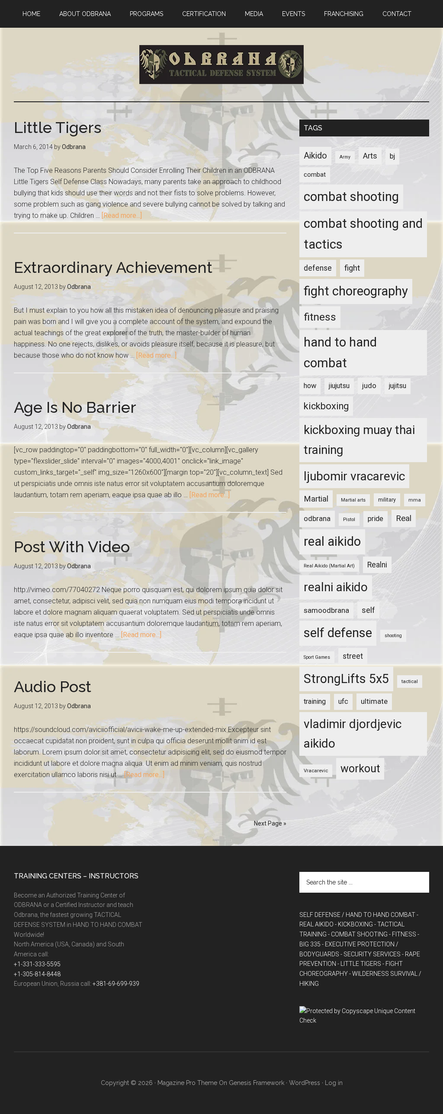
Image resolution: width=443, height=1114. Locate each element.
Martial (316, 498)
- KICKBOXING (354, 924)
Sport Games (317, 657)
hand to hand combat (340, 352)
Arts (370, 155)
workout (360, 768)
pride (375, 519)
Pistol (349, 519)
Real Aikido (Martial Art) (329, 566)
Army (345, 157)
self (368, 610)
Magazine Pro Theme (187, 1082)
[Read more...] (122, 215)
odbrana (317, 518)
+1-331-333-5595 (37, 964)
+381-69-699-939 (116, 983)
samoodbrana (326, 610)
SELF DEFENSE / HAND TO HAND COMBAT (357, 914)
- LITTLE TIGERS (359, 963)
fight (352, 268)
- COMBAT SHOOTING (358, 934)
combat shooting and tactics (363, 234)
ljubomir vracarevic (354, 476)
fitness (320, 317)
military (387, 500)
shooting (393, 635)
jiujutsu (339, 386)
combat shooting (351, 196)
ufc (343, 701)
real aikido (332, 541)
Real (403, 518)
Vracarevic (316, 770)
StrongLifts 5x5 (346, 678)
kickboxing (326, 406)
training (315, 701)
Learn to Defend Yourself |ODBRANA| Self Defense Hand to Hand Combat (221, 64)
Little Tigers (57, 127)
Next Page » (270, 823)
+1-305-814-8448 (37, 974)
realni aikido (336, 587)
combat (315, 174)
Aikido (315, 156)
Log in (334, 1082)
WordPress (304, 1082)
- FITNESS (402, 934)
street (353, 656)
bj (392, 156)
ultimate (374, 701)
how (310, 386)
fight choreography (356, 291)
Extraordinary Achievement (113, 267)
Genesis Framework (256, 1082)
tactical (409, 681)
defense (318, 268)
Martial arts (353, 500)
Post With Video (72, 547)
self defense (338, 632)
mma (414, 500)
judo (369, 385)
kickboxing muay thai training (359, 440)
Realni (377, 564)
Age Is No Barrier (75, 407)
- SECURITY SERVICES (370, 954)
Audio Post (52, 686)
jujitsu (397, 386)
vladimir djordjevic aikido (352, 734)
